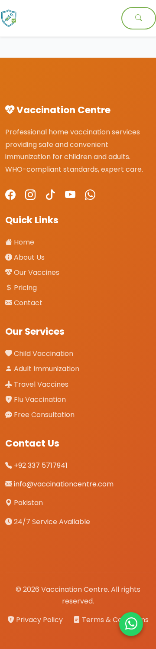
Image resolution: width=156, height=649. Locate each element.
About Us (28, 257)
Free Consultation (43, 415)
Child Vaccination (42, 354)
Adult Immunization (45, 369)
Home (23, 242)
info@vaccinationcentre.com (64, 484)
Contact (27, 303)
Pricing (24, 288)
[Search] (138, 18)
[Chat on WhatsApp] (131, 624)
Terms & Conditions (114, 620)
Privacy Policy (39, 620)
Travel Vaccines (40, 384)
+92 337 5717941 (41, 465)
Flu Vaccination (39, 399)
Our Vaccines (35, 272)
